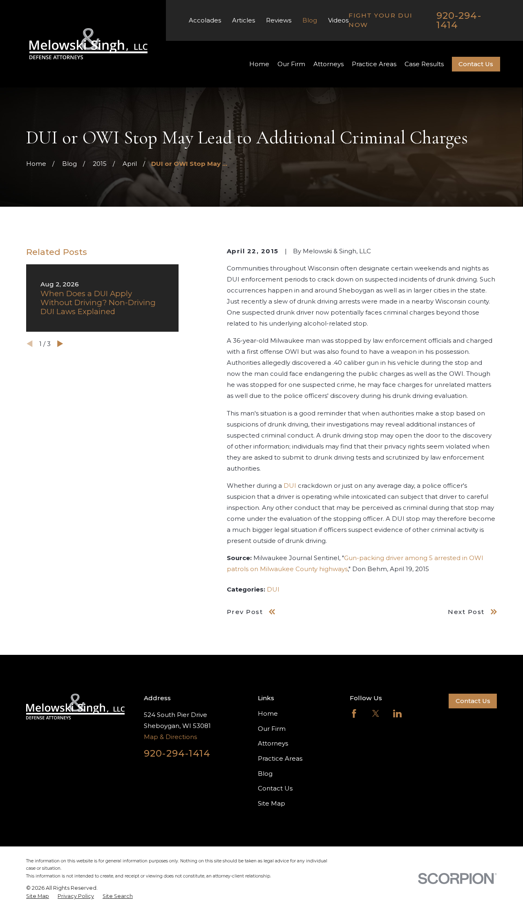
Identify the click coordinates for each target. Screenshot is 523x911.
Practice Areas (280, 758)
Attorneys (273, 743)
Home (268, 713)
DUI (290, 485)
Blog (309, 20)
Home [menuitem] (259, 64)
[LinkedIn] (397, 713)
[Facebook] (354, 713)
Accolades (205, 20)
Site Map (271, 803)
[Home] (88, 43)
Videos (338, 20)
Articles (243, 20)
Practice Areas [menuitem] (374, 64)
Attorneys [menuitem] (328, 64)
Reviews (278, 20)
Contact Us (475, 64)
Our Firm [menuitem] (291, 64)
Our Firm (272, 728)
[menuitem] (37, 896)
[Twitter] (375, 713)
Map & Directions (170, 737)
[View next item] (60, 343)
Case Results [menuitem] (424, 64)
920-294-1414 (458, 20)
